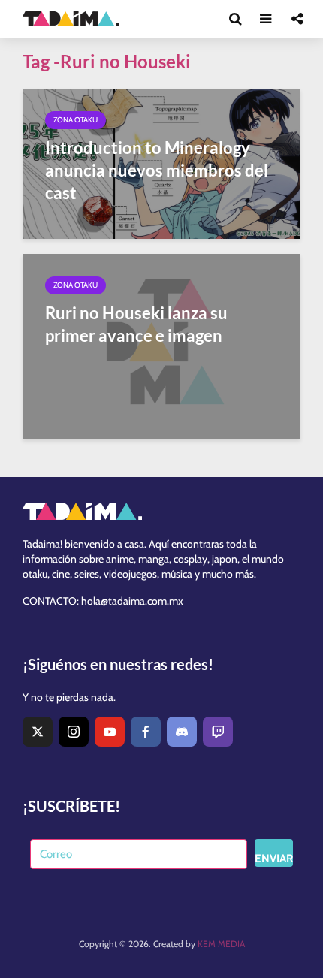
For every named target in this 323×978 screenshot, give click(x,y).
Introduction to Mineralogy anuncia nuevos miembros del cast (156, 170)
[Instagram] (74, 732)
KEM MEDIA (221, 943)
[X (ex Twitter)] (38, 732)
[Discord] (182, 732)
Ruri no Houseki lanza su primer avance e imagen (136, 324)
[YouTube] (110, 732)
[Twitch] (218, 732)
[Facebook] (146, 732)
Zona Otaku (75, 120)
